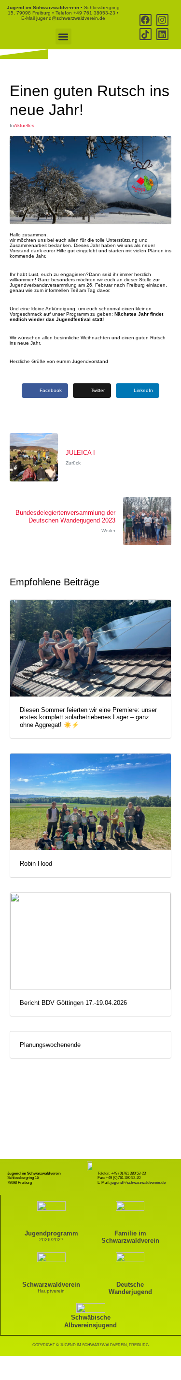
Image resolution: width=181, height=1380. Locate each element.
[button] (63, 36)
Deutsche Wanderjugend (130, 1288)
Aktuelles (24, 125)
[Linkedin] (162, 34)
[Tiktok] (145, 34)
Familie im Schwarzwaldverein (130, 1237)
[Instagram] (162, 20)
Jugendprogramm (51, 1233)
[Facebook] (145, 20)
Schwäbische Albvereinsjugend (90, 1321)
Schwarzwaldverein (51, 1284)
